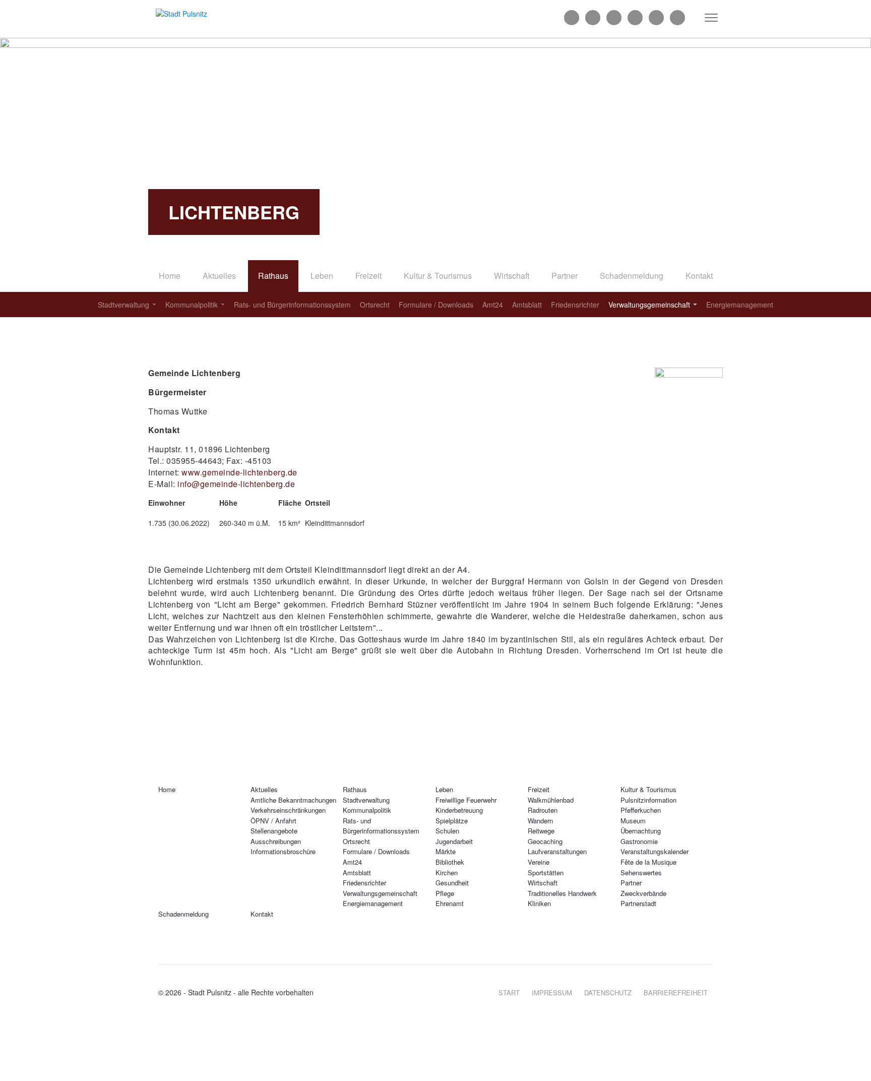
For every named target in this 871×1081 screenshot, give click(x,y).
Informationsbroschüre (283, 851)
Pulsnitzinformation (648, 800)
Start (509, 992)
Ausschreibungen (276, 841)
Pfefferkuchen (640, 810)
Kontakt (699, 275)
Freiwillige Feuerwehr (466, 800)
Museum (633, 820)
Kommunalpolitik (191, 304)
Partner (564, 275)
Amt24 (492, 304)
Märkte (446, 851)
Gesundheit (452, 882)
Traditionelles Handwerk (562, 893)
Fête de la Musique (648, 862)
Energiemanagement (739, 304)
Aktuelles (219, 275)
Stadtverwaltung (123, 304)
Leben (321, 275)
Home (169, 275)
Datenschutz (608, 992)
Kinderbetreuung (459, 810)
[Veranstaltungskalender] (656, 17)
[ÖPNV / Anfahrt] (677, 17)
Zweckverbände (643, 893)
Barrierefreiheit (676, 992)
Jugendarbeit (454, 841)
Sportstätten (546, 872)
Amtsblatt (527, 304)
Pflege (445, 893)
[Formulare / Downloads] (613, 17)
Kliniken (539, 903)
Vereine (538, 862)
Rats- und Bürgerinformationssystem (292, 304)
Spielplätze (452, 820)
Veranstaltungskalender (654, 851)
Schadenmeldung (631, 275)
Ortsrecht (375, 304)
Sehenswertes (641, 872)
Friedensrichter (575, 304)
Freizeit (368, 275)
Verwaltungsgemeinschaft (649, 304)
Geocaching (545, 841)
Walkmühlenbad (551, 800)
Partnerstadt (638, 903)
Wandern (540, 820)
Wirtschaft (511, 275)
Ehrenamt (450, 903)
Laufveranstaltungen (557, 851)
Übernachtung (640, 830)
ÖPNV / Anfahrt (273, 820)
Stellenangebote (274, 830)
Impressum (552, 992)
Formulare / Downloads (436, 304)
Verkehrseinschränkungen (288, 810)
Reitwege (541, 830)
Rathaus (273, 275)
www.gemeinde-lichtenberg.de (239, 472)
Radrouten (542, 810)
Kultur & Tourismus (438, 275)
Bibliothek (450, 862)
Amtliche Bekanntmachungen (293, 800)
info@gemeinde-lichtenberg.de (236, 484)
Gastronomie (639, 841)
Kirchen (447, 872)
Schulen (447, 830)
